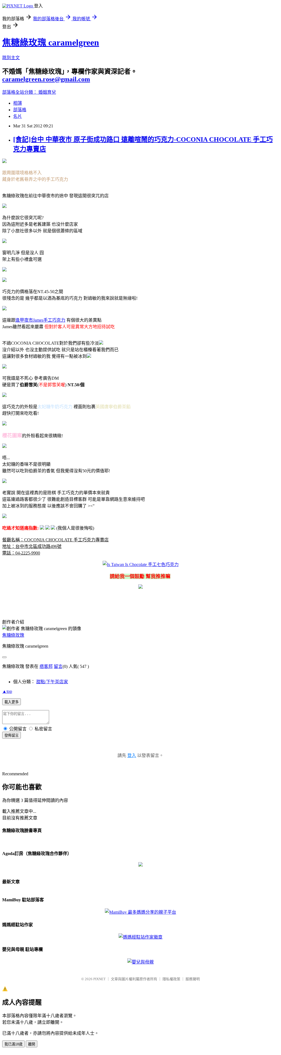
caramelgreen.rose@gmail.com (46, 79)
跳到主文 (11, 57)
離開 (31, 1044)
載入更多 (11, 702)
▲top (7, 691)
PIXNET (99, 979)
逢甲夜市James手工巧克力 (40, 320)
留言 (58, 666)
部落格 (19, 109)
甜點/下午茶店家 (52, 681)
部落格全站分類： (20, 92)
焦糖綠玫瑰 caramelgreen (50, 42)
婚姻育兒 (47, 92)
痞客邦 (46, 666)
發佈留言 (11, 735)
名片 (17, 116)
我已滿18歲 (13, 1044)
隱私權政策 (171, 979)
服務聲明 (193, 979)
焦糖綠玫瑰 (13, 635)
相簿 (17, 103)
